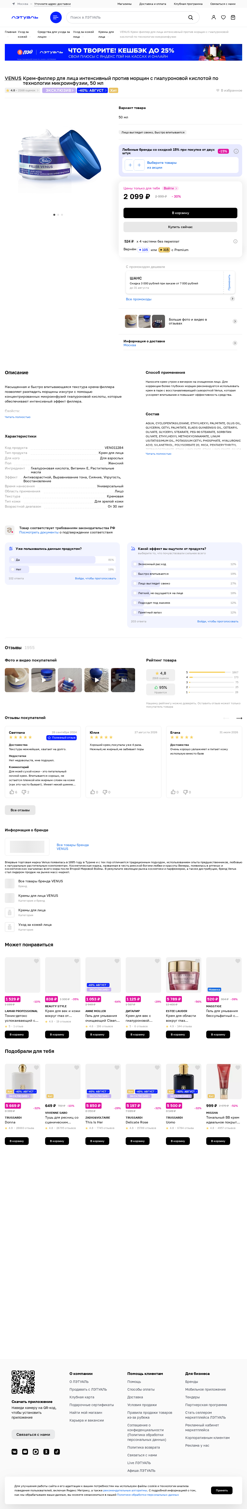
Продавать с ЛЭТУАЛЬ (88, 1389)
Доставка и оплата (152, 4)
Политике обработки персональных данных (148, 1494)
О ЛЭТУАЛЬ (79, 1382)
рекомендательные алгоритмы (125, 1490)
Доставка (135, 1397)
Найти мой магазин (85, 1412)
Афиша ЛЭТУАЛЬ (141, 1470)
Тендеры (192, 1397)
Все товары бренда (73, 847)
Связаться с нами (222, 4)
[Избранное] (223, 17)
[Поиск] (190, 17)
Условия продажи (142, 1405)
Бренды (191, 1382)
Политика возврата (143, 1447)
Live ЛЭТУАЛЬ (139, 1463)
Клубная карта (81, 1397)
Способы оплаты (141, 1389)
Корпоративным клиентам (207, 1438)
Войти (169, 188)
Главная (10, 32)
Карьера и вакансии (86, 1420)
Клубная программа (188, 4)
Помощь (134, 1382)
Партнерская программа (206, 1405)
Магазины (124, 4)
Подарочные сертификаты (91, 1405)
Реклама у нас (197, 1445)
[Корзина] (233, 17)
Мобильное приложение (205, 1389)
